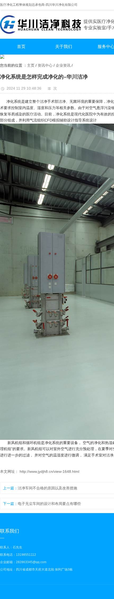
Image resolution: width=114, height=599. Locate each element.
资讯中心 (45, 65)
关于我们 (63, 46)
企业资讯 (63, 65)
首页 (21, 46)
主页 (30, 65)
